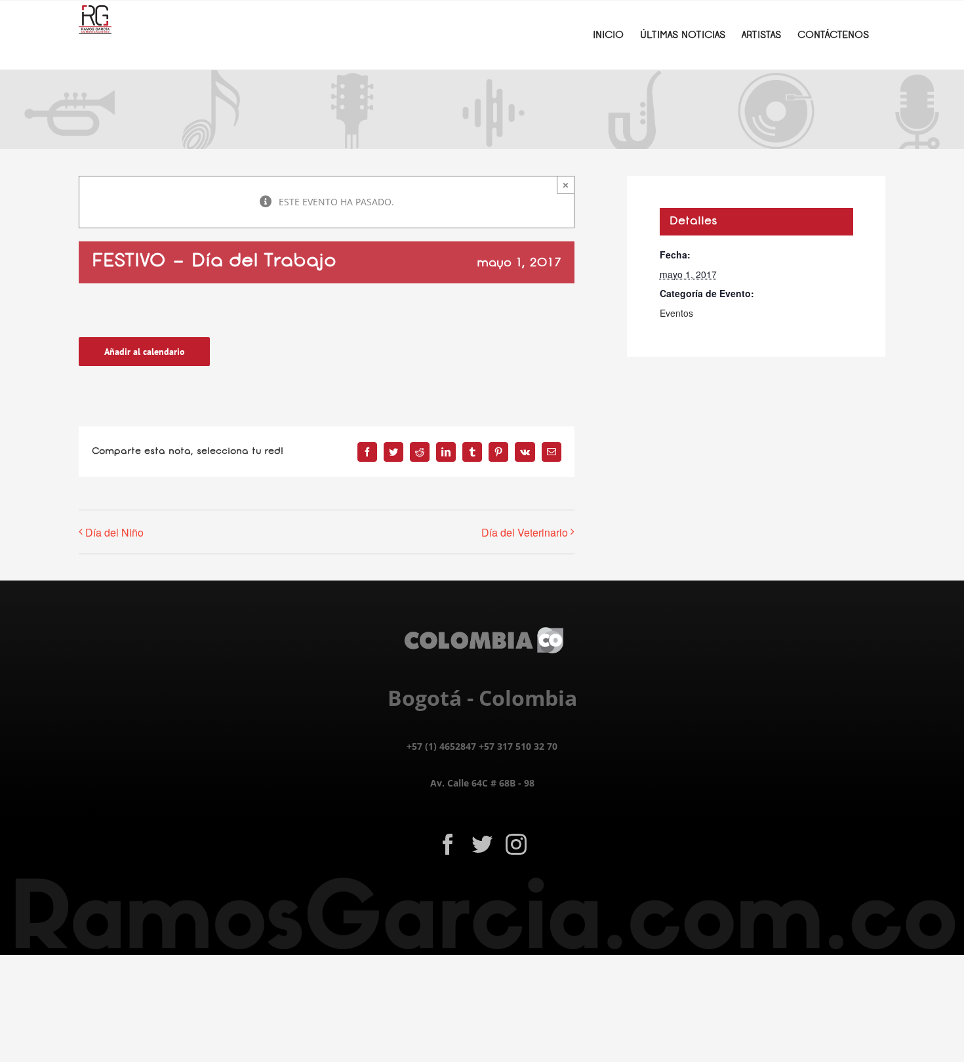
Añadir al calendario (144, 351)
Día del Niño (114, 532)
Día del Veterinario (524, 532)
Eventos (676, 312)
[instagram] (516, 844)
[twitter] (482, 844)
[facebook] (447, 844)
